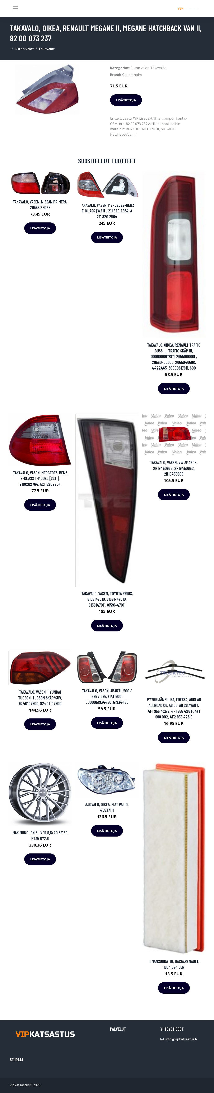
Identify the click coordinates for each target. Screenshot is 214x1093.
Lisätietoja (126, 100)
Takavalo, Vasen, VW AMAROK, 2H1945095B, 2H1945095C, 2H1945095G (173, 468)
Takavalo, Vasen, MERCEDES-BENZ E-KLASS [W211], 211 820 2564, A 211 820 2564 (107, 210)
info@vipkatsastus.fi (181, 1039)
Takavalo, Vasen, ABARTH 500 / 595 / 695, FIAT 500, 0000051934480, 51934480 (107, 696)
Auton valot (24, 49)
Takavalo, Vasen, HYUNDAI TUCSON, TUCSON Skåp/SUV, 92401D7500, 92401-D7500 (40, 697)
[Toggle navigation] (15, 8)
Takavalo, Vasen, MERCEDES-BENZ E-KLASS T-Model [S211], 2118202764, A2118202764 (40, 478)
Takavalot (46, 49)
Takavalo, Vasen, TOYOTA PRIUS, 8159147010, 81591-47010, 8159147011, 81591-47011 (107, 599)
